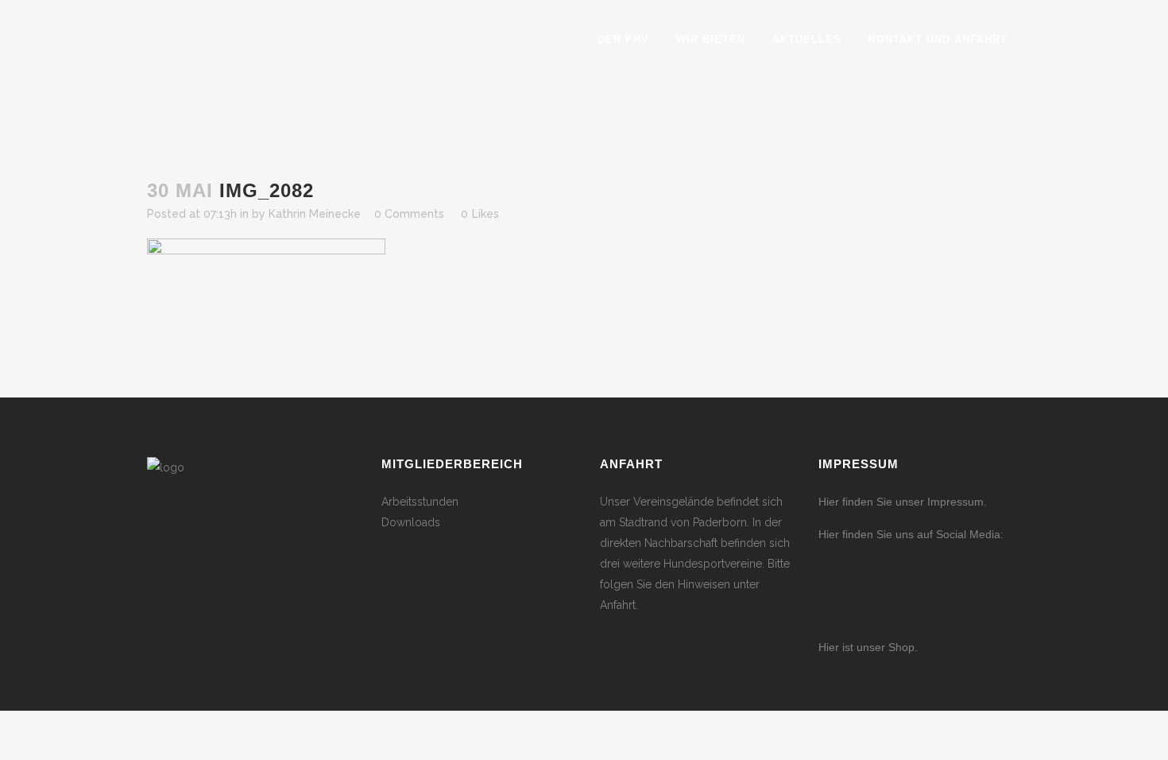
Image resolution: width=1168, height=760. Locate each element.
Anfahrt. (619, 605)
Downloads (410, 522)
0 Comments (409, 213)
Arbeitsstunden (419, 501)
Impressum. (957, 501)
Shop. (901, 647)
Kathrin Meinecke (315, 213)
